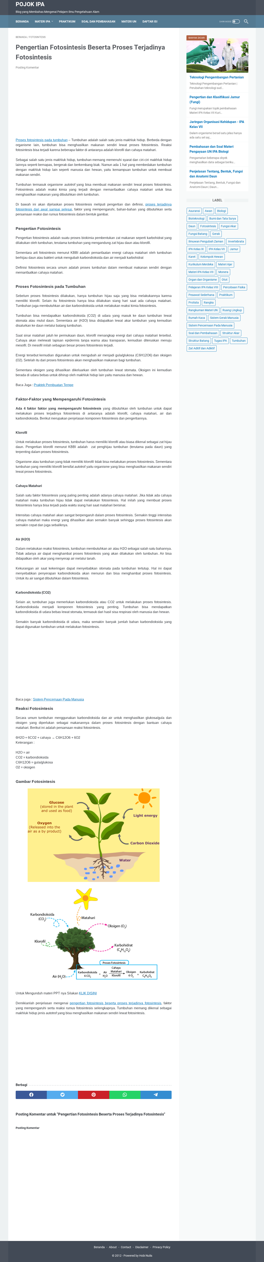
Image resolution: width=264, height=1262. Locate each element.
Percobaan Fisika (234, 287)
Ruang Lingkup (232, 310)
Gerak (216, 233)
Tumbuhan (239, 340)
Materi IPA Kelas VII (201, 272)
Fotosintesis (208, 226)
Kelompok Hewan (211, 256)
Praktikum (67, 21)
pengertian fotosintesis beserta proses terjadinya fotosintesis (115, 1003)
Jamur (234, 249)
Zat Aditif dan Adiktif (202, 348)
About (113, 1247)
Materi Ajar (225, 264)
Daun (192, 226)
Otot (224, 279)
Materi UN (128, 21)
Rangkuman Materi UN (203, 310)
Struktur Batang (199, 340)
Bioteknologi (196, 218)
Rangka (209, 302)
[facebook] (31, 1095)
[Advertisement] (94, 104)
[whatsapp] (124, 1095)
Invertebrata (236, 241)
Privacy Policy (161, 1247)
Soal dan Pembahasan (98, 21)
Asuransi (194, 211)
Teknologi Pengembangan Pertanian (217, 77)
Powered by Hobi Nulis (138, 1255)
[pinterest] (93, 1095)
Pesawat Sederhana (201, 295)
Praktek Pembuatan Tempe (53, 385)
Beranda (22, 21)
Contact (126, 1247)
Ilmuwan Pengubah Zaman (206, 241)
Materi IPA (42, 21)
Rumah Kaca (197, 317)
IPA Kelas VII (217, 249)
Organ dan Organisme (203, 279)
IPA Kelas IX (196, 249)
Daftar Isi (150, 21)
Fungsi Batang (198, 233)
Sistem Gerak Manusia (224, 317)
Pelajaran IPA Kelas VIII (203, 287)
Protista (194, 302)
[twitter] (62, 1095)
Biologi (221, 211)
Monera (223, 272)
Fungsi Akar (228, 226)
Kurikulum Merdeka (201, 264)
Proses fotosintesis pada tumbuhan (42, 140)
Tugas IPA (220, 340)
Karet (192, 256)
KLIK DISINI (88, 993)
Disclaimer (141, 1247)
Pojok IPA (30, 4)
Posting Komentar (27, 67)
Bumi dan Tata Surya (222, 218)
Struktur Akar (230, 333)
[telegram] (156, 1095)
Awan (208, 211)
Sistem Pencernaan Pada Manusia (58, 699)
